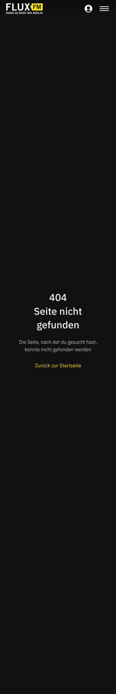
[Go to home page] (24, 8)
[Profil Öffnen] (88, 8)
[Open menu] (104, 8)
